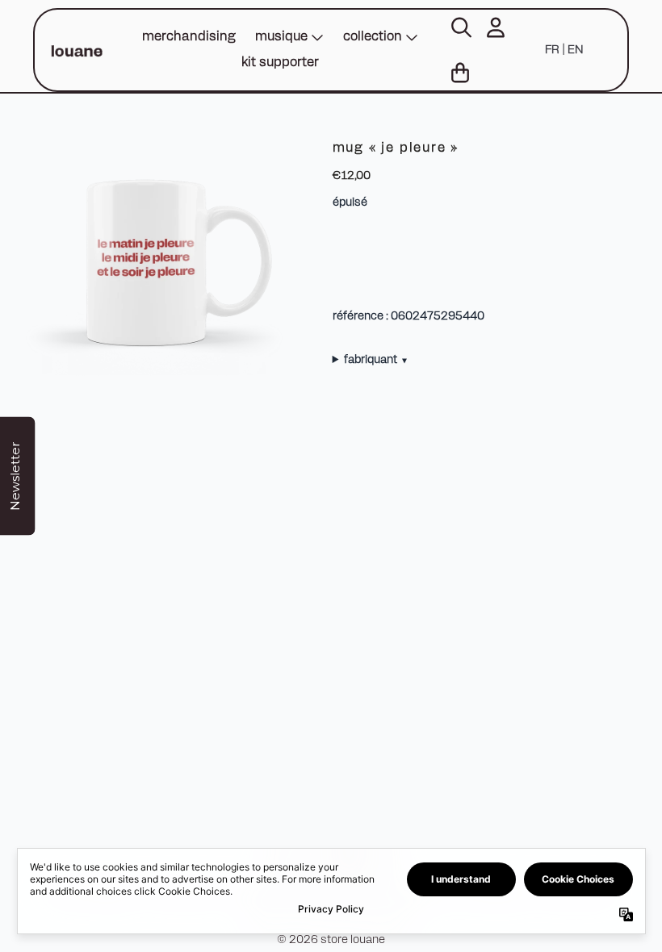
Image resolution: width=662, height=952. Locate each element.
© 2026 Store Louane (331, 940)
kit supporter (280, 62)
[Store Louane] (75, 50)
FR (552, 50)
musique (281, 37)
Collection (372, 37)
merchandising (189, 37)
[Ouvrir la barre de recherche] (460, 27)
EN (575, 50)
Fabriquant (375, 360)
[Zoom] (160, 259)
